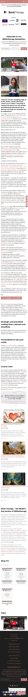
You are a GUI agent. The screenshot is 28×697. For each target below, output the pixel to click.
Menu (4, 1)
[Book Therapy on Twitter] (10, 685)
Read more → (4, 438)
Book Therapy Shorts (14, 655)
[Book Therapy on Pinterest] (15, 685)
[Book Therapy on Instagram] (17, 685)
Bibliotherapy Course (14, 644)
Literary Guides (14, 658)
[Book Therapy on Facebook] (12, 685)
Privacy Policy (14, 636)
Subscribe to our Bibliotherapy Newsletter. (14, 37)
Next (26, 22)
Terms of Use (14, 634)
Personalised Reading (14, 649)
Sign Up (24, 48)
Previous (2, 22)
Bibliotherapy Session (14, 646)
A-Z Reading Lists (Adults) (14, 661)
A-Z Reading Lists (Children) (14, 663)
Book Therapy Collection (14, 652)
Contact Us (14, 640)
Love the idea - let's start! (11, 298)
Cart (26, 1)
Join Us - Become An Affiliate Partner (14, 638)
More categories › (5, 565)
